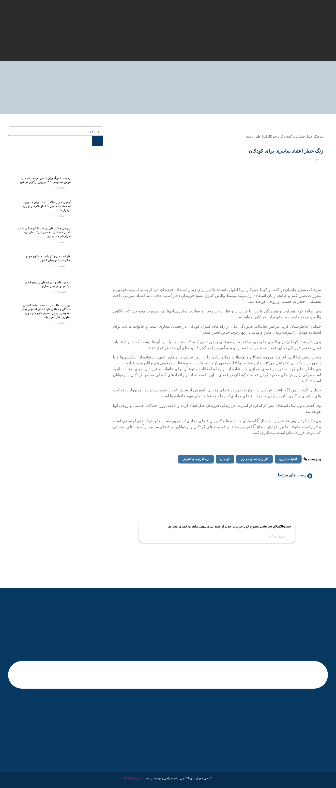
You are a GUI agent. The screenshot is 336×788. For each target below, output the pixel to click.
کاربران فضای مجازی (254, 459)
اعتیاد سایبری (288, 459)
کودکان (225, 459)
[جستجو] (97, 141)
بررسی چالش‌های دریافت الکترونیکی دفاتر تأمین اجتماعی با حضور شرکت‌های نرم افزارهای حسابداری (44, 232)
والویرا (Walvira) (134, 778)
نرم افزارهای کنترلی (196, 459)
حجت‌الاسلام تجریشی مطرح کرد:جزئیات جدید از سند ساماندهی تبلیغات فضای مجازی (229, 526)
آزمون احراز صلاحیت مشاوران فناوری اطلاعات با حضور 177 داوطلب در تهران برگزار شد (47, 206)
